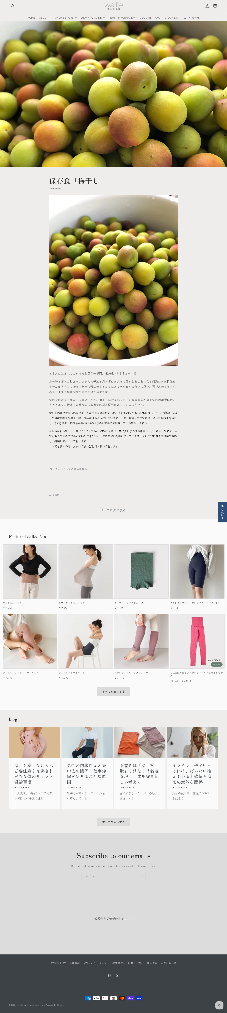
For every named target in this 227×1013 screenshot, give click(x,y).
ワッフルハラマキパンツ (72, 672)
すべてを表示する (113, 691)
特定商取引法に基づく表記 (127, 963)
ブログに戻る (116, 510)
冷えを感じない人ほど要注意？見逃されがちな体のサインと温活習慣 (33, 774)
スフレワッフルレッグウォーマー (132, 672)
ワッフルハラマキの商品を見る (68, 469)
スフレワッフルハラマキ (72, 603)
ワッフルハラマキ (12, 603)
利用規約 (152, 963)
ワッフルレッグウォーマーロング (21, 672)
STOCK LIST (58, 963)
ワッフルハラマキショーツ (128, 603)
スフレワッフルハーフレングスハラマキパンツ (195, 603)
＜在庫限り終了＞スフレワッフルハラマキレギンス (196, 674)
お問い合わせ (168, 963)
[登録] (141, 876)
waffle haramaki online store (31, 1004)
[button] (13, 6)
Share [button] (56, 494)
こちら (128, 918)
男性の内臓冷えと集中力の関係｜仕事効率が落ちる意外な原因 (86, 774)
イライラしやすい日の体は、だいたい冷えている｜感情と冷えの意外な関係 (191, 774)
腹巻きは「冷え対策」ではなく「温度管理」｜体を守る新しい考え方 (139, 774)
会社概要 (74, 963)
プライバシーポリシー (96, 963)
